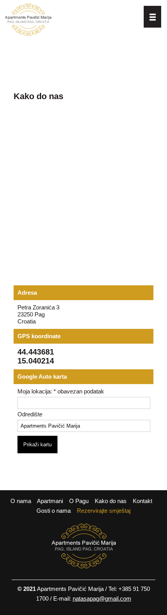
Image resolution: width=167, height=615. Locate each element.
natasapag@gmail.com (102, 598)
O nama (20, 501)
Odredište (29, 414)
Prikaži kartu (37, 444)
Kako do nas (111, 501)
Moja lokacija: (60, 391)
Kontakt (142, 501)
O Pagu (79, 501)
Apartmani (50, 501)
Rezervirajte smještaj (103, 510)
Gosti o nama (54, 510)
